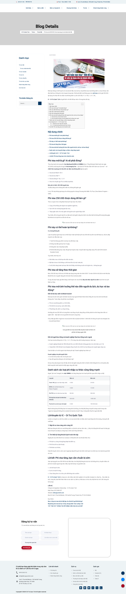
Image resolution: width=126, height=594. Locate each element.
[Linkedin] (84, 587)
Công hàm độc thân (78, 584)
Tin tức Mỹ (21, 65)
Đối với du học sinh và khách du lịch (59, 116)
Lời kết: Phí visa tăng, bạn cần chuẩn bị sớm (60, 127)
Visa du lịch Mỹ (77, 570)
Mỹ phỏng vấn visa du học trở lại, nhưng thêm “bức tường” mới (65, 503)
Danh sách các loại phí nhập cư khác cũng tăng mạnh (62, 120)
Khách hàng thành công (24, 84)
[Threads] (93, 587)
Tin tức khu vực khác (24, 81)
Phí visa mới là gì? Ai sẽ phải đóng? (58, 108)
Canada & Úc (98, 573)
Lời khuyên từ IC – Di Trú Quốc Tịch (58, 122)
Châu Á (96, 578)
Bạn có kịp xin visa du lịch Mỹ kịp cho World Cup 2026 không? (65, 501)
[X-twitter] (97, 587)
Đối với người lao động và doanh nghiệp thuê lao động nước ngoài (65, 118)
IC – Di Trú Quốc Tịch (54, 477)
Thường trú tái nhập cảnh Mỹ (80, 578)
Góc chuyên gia (54, 573)
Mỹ (96, 570)
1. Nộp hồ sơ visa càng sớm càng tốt (59, 123)
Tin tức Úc (21, 75)
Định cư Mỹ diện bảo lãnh (79, 573)
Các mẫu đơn (22, 88)
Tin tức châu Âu (22, 78)
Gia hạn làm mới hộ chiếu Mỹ (80, 581)
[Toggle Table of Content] (81, 104)
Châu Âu (97, 576)
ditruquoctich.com (58, 493)
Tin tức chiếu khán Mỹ (25, 68)
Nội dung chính (53, 106)
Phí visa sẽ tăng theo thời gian (57, 113)
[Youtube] (89, 587)
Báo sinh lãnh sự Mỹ (78, 576)
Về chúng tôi (53, 570)
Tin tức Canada (22, 71)
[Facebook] (80, 587)
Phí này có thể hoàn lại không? (57, 111)
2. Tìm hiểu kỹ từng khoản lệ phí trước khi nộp (61, 125)
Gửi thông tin (26, 547)
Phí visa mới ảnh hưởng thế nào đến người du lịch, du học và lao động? (66, 115)
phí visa (95, 93)
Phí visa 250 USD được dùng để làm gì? (59, 109)
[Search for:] (30, 103)
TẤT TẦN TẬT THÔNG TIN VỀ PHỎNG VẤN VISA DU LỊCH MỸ (65, 506)
